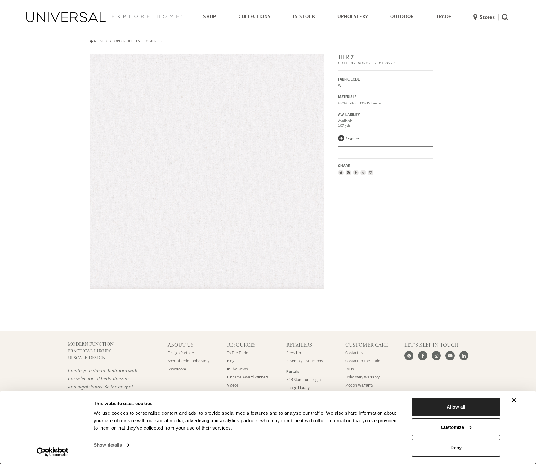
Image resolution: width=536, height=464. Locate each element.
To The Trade (237, 353)
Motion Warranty (359, 385)
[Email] (370, 172)
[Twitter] (340, 172)
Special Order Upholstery (188, 361)
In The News (237, 369)
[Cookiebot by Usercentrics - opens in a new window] (52, 452)
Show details (108, 445)
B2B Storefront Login (303, 379)
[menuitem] (209, 17)
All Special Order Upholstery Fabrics (127, 41)
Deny (456, 447)
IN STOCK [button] (304, 16)
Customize (452, 427)
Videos (232, 385)
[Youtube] (449, 355)
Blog (230, 361)
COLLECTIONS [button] (255, 16)
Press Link (294, 353)
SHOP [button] (209, 16)
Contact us (354, 353)
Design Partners (181, 353)
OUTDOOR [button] (401, 16)
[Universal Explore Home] (103, 17)
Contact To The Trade (362, 361)
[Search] (504, 17)
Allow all (456, 406)
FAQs (349, 369)
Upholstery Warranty (362, 377)
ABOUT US (181, 345)
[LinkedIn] (463, 355)
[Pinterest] (348, 172)
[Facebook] (356, 172)
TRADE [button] (444, 16)
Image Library (298, 387)
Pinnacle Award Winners (247, 377)
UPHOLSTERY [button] (352, 16)
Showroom (177, 369)
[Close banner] (514, 400)
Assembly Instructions (304, 361)
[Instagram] (363, 172)
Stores (487, 17)
